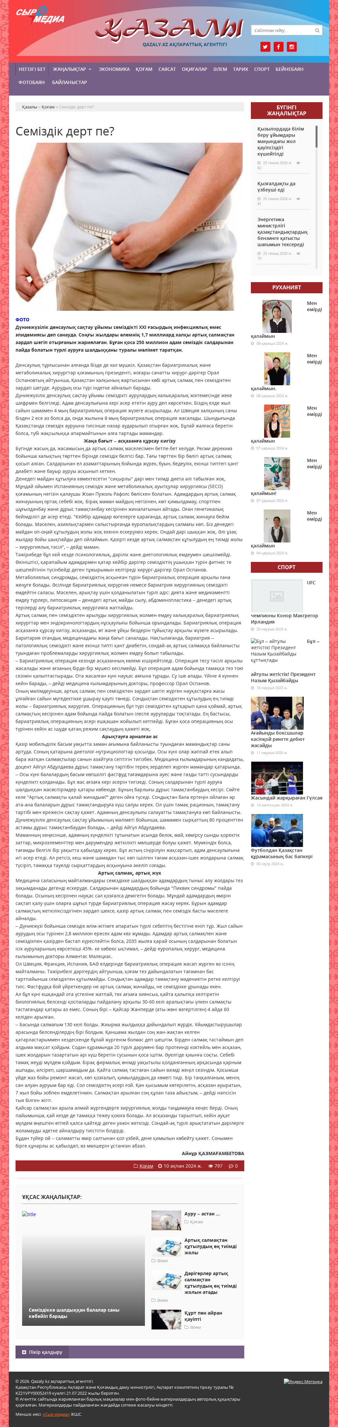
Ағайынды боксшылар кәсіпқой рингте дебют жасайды (278, 739)
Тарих (240, 69)
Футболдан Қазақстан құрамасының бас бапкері (282, 853)
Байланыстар (69, 82)
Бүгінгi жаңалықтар (286, 110)
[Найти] (317, 30)
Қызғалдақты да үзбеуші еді (276, 186)
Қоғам (144, 69)
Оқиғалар (194, 69)
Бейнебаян (290, 69)
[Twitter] (265, 47)
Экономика (114, 69)
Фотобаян (31, 82)
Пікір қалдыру (45, 1352)
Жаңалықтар (69, 69)
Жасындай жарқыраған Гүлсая (286, 798)
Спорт (262, 69)
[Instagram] (292, 47)
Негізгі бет (32, 69)
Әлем (220, 69)
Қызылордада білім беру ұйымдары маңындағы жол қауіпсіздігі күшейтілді (280, 141)
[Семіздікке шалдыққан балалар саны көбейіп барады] (83, 1213)
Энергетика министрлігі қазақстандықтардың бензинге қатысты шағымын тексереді (282, 232)
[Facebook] (279, 47)
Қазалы (169, 31)
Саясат (167, 69)
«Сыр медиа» (56, 1414)
